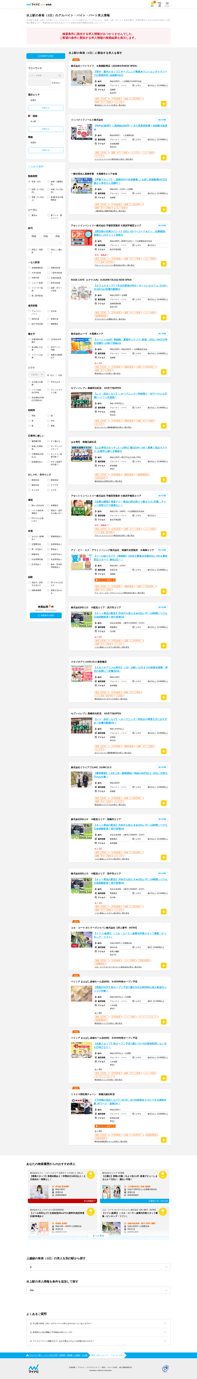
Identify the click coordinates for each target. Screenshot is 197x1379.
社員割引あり (56, 554)
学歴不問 (35, 278)
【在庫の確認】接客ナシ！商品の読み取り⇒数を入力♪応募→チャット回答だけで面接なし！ (130, 503)
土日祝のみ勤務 (37, 383)
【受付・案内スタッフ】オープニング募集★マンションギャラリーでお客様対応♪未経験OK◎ (130, 73)
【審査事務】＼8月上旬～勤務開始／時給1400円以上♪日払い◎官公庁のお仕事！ (131, 775)
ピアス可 (54, 485)
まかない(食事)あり (38, 537)
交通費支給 (36, 544)
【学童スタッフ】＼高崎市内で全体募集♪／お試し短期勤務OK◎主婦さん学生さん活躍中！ (130, 181)
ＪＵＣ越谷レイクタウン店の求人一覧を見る (112, 647)
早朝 (33, 416)
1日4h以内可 (56, 339)
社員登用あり (56, 559)
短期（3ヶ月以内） (57, 190)
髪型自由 (54, 480)
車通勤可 (54, 505)
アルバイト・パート (37, 312)
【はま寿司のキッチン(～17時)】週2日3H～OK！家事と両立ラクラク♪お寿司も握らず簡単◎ (130, 449)
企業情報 (72, 1367)
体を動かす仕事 (37, 348)
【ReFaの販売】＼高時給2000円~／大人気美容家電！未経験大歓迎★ (130, 127)
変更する (46, 108)
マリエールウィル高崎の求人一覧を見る (110, 319)
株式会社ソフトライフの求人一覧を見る (110, 105)
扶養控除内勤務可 (37, 340)
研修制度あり (56, 536)
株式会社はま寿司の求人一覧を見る (108, 481)
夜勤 (53, 426)
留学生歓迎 (55, 283)
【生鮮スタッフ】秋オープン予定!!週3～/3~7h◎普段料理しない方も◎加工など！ (130, 1045)
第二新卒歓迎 (37, 296)
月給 (57, 236)
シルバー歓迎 (37, 283)
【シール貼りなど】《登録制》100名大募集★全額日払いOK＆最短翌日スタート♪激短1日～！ (130, 558)
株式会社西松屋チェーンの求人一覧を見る (111, 1141)
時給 (34, 236)
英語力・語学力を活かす (37, 583)
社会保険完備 (37, 559)
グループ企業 (112, 1367)
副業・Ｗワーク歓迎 (56, 289)
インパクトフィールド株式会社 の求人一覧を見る (114, 159)
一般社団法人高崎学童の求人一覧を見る (110, 211)
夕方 (53, 421)
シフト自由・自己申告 (37, 391)
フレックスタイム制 (56, 391)
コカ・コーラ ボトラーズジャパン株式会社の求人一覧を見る (118, 967)
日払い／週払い (56, 251)
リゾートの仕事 (37, 356)
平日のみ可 (55, 382)
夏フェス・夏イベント (56, 216)
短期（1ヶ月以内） (38, 190)
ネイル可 (35, 490)
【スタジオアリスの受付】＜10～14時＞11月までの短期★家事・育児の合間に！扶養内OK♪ (131, 669)
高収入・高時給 (37, 251)
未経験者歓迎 (37, 268)
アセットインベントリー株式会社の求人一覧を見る (114, 265)
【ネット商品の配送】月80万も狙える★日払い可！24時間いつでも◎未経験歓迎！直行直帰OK (131, 615)
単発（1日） (37, 182)
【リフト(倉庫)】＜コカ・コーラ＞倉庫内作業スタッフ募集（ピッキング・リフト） (130, 935)
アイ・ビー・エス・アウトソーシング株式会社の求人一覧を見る (120, 593)
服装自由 (35, 485)
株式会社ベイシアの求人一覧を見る (108, 1023)
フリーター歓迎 (37, 289)
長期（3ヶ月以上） (38, 198)
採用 (103, 1367)
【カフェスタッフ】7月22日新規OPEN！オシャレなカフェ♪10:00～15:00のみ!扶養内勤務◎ (131, 287)
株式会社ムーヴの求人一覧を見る (108, 373)
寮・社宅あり (37, 549)
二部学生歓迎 (56, 273)
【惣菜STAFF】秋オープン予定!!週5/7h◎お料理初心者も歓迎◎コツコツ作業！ (130, 989)
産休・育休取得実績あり (56, 565)
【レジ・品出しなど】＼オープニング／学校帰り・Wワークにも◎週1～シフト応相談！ (130, 395)
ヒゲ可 (53, 490)
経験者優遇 (36, 590)
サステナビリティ (93, 1367)
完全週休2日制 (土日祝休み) (38, 398)
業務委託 (54, 324)
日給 (45, 236)
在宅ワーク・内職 (56, 348)
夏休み (34, 215)
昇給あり (54, 549)
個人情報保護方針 (125, 1367)
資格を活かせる (56, 591)
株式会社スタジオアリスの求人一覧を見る (111, 699)
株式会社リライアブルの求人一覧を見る (110, 805)
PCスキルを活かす (57, 583)
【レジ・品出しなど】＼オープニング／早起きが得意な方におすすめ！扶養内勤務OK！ (130, 721)
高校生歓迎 (55, 268)
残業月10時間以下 (56, 356)
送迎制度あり (56, 544)
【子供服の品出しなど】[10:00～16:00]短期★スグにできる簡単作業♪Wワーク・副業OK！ (130, 1102)
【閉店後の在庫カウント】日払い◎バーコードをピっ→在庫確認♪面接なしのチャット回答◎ (130, 233)
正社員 (53, 311)
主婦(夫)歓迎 (56, 278)
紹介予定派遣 (37, 324)
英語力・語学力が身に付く (56, 511)
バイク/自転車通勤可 (37, 511)
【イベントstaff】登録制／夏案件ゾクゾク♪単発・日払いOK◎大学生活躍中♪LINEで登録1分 (131, 341)
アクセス (81, 1367)
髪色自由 (35, 480)
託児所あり (36, 564)
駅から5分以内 (38, 505)
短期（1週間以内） (57, 183)
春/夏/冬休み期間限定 (57, 198)
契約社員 (35, 319)
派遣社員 (54, 319)
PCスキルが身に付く (38, 519)
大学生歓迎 (36, 273)
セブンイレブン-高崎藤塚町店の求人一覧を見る (113, 427)
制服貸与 (35, 554)
